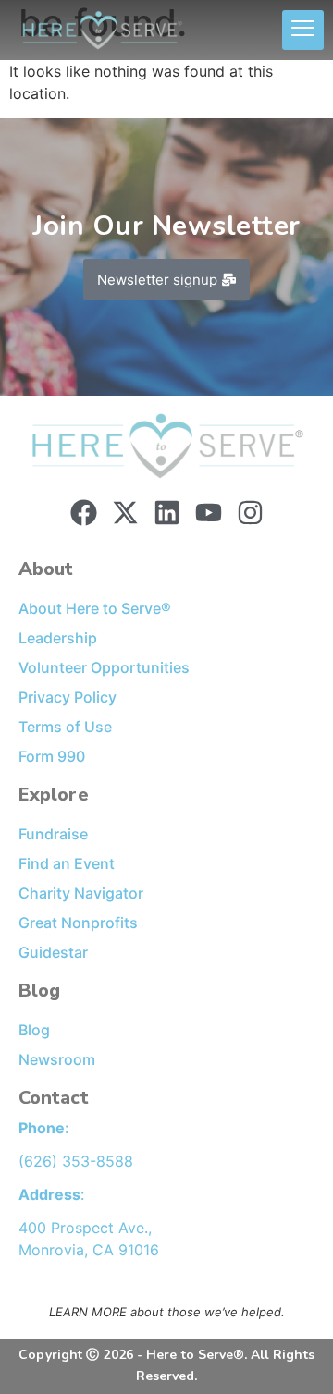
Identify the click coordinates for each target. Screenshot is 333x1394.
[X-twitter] (125, 512)
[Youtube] (208, 512)
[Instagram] (250, 512)
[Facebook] (83, 512)
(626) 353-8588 (75, 1161)
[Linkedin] (167, 512)
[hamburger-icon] (303, 30)
